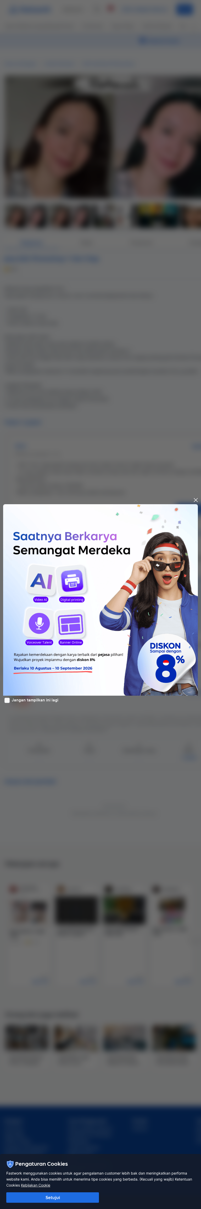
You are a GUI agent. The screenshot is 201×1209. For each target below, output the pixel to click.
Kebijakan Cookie (35, 1185)
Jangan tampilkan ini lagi (35, 700)
